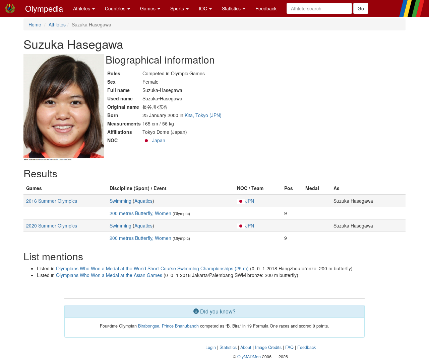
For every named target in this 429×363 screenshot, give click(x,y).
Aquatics (143, 200)
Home (34, 24)
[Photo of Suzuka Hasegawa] (63, 107)
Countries (116, 8)
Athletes (82, 8)
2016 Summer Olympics (51, 200)
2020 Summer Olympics (51, 225)
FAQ (289, 347)
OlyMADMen (249, 357)
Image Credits (268, 347)
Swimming (120, 200)
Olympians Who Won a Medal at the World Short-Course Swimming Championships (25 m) (152, 268)
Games (148, 8)
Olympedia (44, 8)
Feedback (266, 8)
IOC (203, 8)
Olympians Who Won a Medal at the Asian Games (109, 275)
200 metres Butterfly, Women (140, 213)
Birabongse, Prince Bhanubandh (168, 326)
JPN (249, 200)
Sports (177, 8)
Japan (158, 140)
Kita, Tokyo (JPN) (203, 115)
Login (210, 347)
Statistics (232, 8)
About (245, 347)
